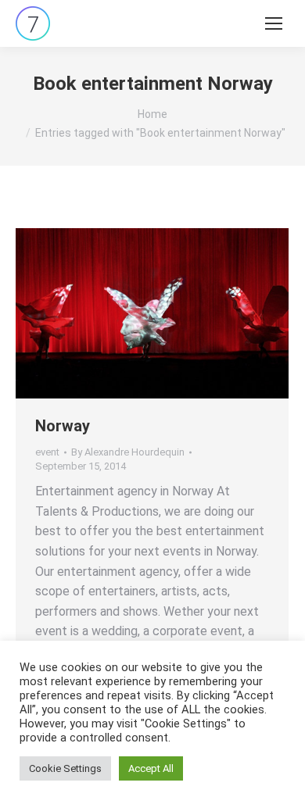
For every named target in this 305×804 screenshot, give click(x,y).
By (128, 452)
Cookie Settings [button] (65, 768)
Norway (62, 425)
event (47, 452)
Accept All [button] (151, 768)
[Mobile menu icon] (273, 23)
